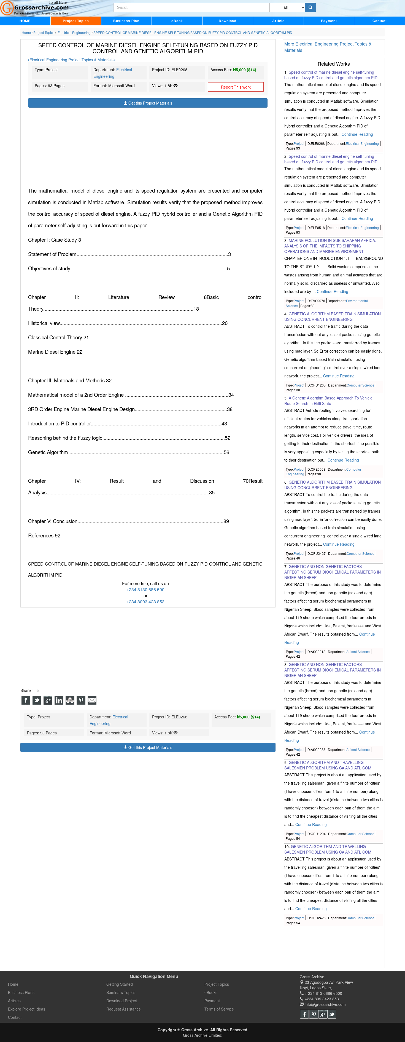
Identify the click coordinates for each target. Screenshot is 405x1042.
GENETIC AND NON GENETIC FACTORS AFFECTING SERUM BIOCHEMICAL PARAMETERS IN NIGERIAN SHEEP (332, 572)
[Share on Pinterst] (81, 700)
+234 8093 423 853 (145, 601)
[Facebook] (304, 1014)
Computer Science (360, 385)
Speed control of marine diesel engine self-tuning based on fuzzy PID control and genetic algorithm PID (330, 74)
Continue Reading (357, 134)
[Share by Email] (92, 700)
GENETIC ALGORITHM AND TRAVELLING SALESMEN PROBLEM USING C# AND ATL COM (327, 765)
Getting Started (119, 984)
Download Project (121, 1000)
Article (278, 21)
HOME (25, 21)
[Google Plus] (322, 1014)
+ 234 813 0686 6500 (323, 993)
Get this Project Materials (149, 103)
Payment (329, 21)
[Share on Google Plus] (48, 700)
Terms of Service (219, 1009)
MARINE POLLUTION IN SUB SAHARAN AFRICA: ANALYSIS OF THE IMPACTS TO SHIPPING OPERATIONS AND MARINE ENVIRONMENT (330, 246)
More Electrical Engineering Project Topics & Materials (328, 47)
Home (13, 984)
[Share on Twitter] (37, 700)
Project (299, 143)
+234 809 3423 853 (321, 998)
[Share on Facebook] (25, 700)
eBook (177, 21)
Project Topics (76, 21)
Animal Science (358, 651)
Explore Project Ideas (26, 1009)
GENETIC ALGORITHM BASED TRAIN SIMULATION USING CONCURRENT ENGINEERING (332, 316)
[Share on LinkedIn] (59, 700)
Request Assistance (123, 1009)
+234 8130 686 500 (145, 589)
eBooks (210, 992)
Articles (14, 1000)
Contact (379, 21)
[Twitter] (331, 1014)
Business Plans (21, 992)
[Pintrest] (313, 1014)
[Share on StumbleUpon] (70, 700)
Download (227, 21)
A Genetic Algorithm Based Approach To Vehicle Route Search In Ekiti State (328, 400)
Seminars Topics (120, 992)
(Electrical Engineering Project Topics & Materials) (71, 60)
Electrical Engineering (362, 143)
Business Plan (126, 21)
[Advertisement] (148, 146)
